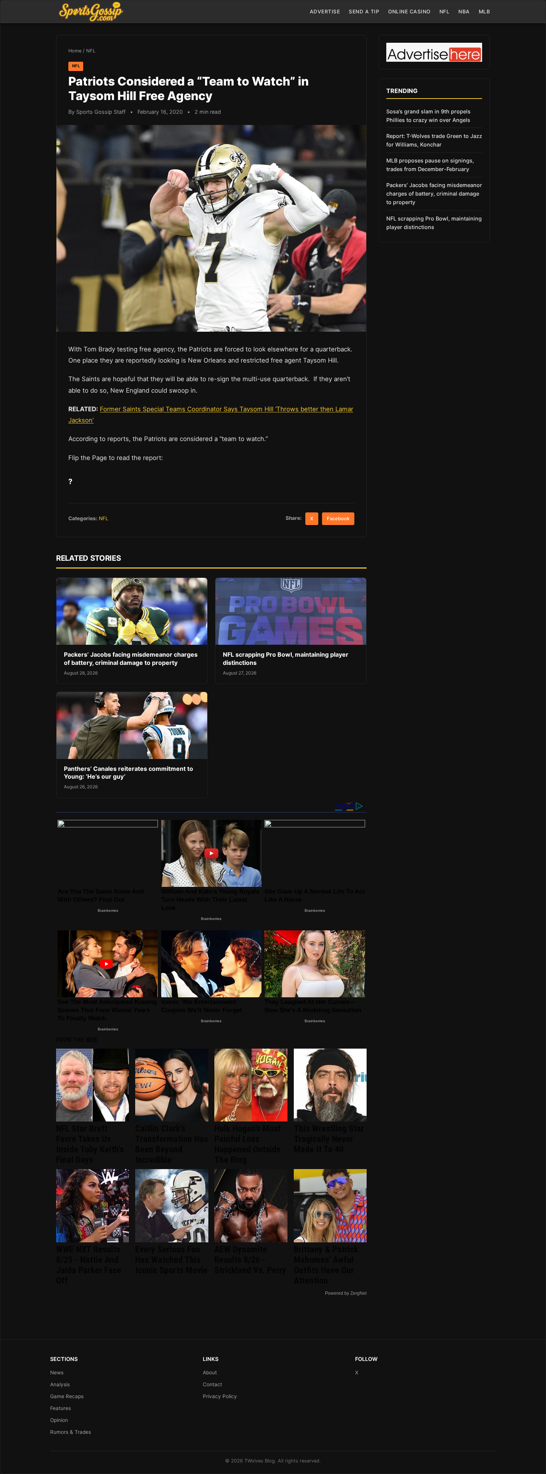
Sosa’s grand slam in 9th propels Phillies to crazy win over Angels (428, 115)
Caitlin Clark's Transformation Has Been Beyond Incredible (171, 1144)
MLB (484, 12)
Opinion (59, 1420)
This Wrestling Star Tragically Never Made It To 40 (329, 1139)
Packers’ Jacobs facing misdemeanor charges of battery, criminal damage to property (131, 658)
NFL (444, 12)
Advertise (325, 12)
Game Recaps (67, 1396)
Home (74, 51)
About (210, 1372)
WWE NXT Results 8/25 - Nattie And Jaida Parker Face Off (88, 1265)
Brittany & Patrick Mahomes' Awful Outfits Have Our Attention (326, 1265)
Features (60, 1408)
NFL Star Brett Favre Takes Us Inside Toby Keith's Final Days (90, 1144)
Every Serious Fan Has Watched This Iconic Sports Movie (171, 1259)
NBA (464, 12)
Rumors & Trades (70, 1432)
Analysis (60, 1384)
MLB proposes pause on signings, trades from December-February (430, 164)
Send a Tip (364, 12)
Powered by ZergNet (346, 1293)
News (57, 1372)
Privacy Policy (220, 1396)
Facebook (338, 518)
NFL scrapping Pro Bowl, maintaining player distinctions (434, 222)
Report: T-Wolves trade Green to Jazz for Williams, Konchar (434, 140)
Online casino (409, 12)
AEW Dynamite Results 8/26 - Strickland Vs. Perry (250, 1259)
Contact (212, 1384)
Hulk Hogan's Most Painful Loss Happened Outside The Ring (247, 1144)
